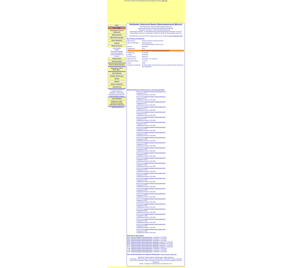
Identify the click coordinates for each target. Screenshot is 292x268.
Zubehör (116, 81)
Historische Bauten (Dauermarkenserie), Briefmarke (145, 245)
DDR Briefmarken (117, 35)
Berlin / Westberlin (117, 40)
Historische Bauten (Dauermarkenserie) (155, 91)
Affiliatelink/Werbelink (117, 107)
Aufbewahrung (117, 87)
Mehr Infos (164, 0)
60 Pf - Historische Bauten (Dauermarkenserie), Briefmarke (143, 242)
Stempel (116, 78)
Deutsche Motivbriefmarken (117, 64)
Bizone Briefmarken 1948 (175, 36)
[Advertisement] (146, 12)
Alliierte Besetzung (116, 46)
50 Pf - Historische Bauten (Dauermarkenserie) (139, 239)
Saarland (116, 43)
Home (117, 25)
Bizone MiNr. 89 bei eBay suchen (160, 50)
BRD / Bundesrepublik (116, 37)
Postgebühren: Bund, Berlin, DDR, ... (117, 69)
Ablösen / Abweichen (117, 84)
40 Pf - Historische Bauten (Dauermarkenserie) (139, 237)
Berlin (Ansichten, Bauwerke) (169, 254)
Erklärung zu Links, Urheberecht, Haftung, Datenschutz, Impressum (117, 103)
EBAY (119, 28)
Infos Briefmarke (117, 73)
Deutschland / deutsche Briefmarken (117, 31)
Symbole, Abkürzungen (117, 76)
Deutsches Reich (117, 61)
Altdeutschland (116, 58)
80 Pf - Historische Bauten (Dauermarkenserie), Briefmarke (143, 243)
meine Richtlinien (117, 98)
